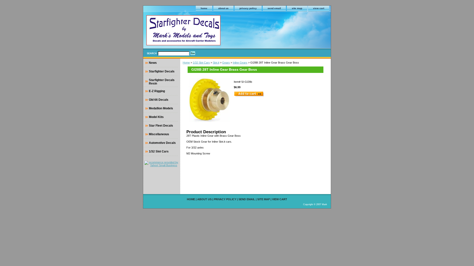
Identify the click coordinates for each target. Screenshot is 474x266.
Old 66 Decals (158, 99)
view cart (318, 8)
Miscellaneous (159, 134)
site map (297, 8)
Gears (226, 62)
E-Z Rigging (157, 91)
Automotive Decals (162, 143)
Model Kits (156, 117)
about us (223, 8)
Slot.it (216, 62)
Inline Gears (240, 62)
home (204, 8)
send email (274, 8)
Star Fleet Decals (161, 125)
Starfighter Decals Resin (162, 81)
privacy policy (248, 8)
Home (186, 62)
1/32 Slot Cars (201, 62)
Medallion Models (161, 108)
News (153, 63)
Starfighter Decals (162, 71)
